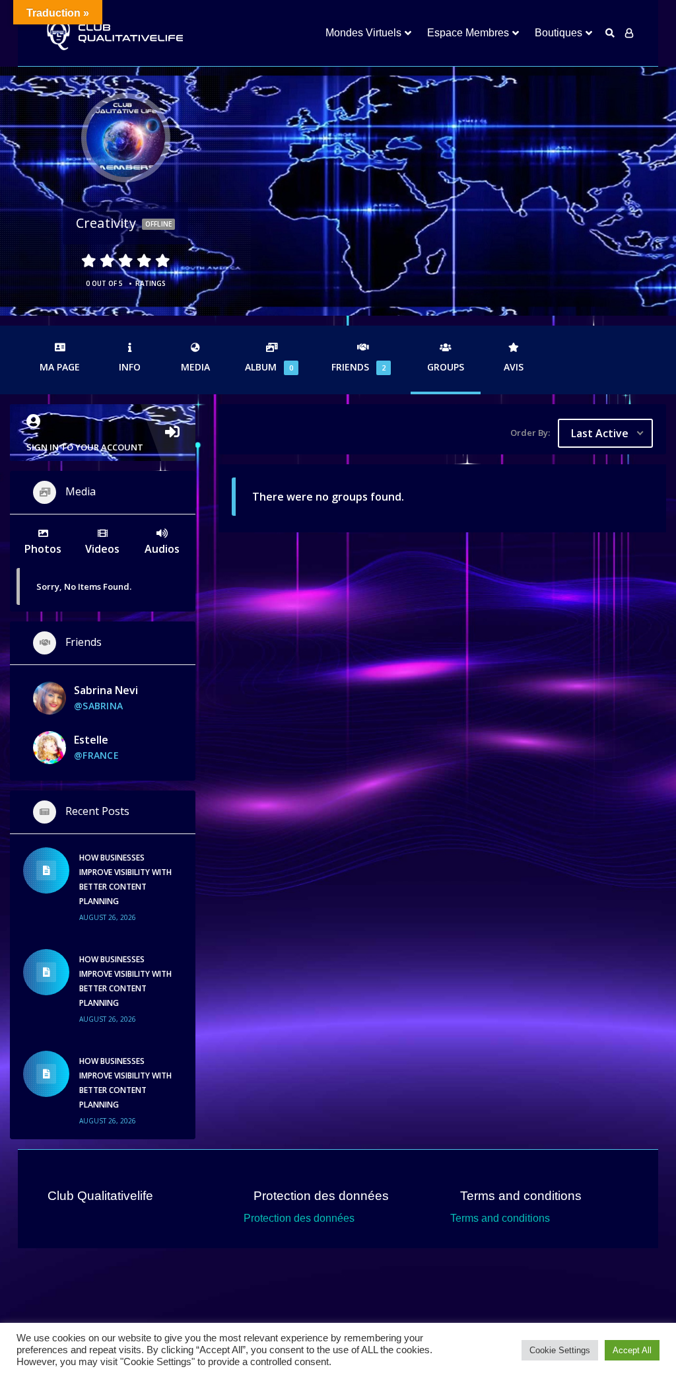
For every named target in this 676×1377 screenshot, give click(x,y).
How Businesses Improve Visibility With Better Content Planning (125, 879)
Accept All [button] (632, 1350)
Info (130, 367)
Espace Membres (468, 32)
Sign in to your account (84, 447)
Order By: (530, 432)
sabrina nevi (106, 690)
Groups (445, 367)
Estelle (91, 739)
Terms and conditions (500, 1218)
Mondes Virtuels (363, 32)
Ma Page (60, 367)
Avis (514, 367)
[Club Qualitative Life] (113, 33)
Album (269, 367)
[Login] (629, 33)
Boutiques (558, 32)
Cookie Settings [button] (559, 1350)
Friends (358, 367)
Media (195, 367)
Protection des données (299, 1218)
